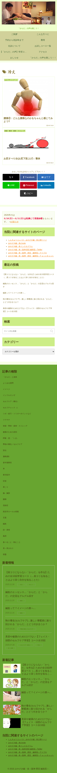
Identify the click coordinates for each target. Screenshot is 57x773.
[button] (28, 193)
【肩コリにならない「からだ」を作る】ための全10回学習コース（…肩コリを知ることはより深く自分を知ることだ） (28, 276)
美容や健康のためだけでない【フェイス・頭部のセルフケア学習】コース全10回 (27, 310)
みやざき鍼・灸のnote (17, 243)
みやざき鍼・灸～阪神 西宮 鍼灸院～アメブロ (27, 253)
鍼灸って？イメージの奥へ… (14, 293)
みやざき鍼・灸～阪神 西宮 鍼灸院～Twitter (25, 250)
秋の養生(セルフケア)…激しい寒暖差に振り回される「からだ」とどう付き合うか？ (28, 300)
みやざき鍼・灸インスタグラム (20, 246)
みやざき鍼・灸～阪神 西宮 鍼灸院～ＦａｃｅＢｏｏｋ (31, 256)
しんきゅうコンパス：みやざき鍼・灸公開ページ (27, 240)
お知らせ (14, 221)
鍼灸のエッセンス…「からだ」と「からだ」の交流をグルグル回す (28, 285)
